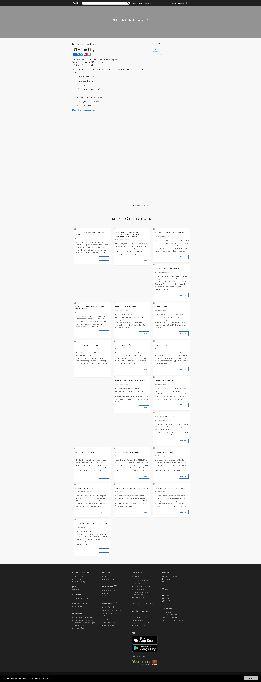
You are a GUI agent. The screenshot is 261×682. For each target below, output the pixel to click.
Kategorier (107, 619)
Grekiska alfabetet (109, 625)
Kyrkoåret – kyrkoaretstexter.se (144, 623)
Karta (105, 576)
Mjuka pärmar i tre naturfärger (89, 97)
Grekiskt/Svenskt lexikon (112, 610)
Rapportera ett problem (141, 205)
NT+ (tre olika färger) (140, 580)
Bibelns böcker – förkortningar (84, 623)
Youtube (167, 598)
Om (134, 3)
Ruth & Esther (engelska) (141, 586)
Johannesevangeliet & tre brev (143, 592)
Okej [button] (251, 678)
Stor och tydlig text (84, 105)
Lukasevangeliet (138, 589)
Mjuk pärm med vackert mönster (90, 89)
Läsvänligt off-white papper (88, 101)
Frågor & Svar (158, 54)
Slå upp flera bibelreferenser (83, 620)
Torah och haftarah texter (142, 625)
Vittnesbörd (78, 579)
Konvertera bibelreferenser (83, 617)
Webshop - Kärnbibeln (173, 620)
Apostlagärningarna (139, 597)
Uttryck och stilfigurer (81, 603)
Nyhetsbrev (168, 601)
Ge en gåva (167, 612)
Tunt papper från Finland (87, 81)
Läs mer (104, 258)
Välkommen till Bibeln (81, 598)
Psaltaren (136, 600)
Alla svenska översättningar (83, 601)
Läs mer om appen (139, 656)
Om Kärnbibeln (79, 576)
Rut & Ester (137, 584)
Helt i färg (80, 85)
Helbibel (136, 576)
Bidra (182, 3)
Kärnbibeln (95, 44)
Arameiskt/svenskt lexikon (112, 613)
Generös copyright (80, 582)
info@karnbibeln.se (170, 576)
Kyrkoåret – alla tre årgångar (143, 603)
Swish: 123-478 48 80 (170, 617)
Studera (148, 3)
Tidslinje (106, 593)
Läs (140, 3)
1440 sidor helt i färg (85, 76)
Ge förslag (167, 579)
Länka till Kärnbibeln (80, 628)
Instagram (167, 593)
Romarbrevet (138, 595)
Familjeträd (107, 595)
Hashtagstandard (80, 625)
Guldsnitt (80, 93)
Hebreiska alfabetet (110, 622)
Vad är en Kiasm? (79, 606)
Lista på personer (109, 590)
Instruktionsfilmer (80, 589)
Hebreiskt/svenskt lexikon (112, 616)
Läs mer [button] (54, 678)
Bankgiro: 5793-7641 (170, 615)
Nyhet (155, 52)
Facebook (167, 595)
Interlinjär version (109, 607)
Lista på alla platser (110, 579)
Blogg (155, 49)
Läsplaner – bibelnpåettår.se (143, 615)
